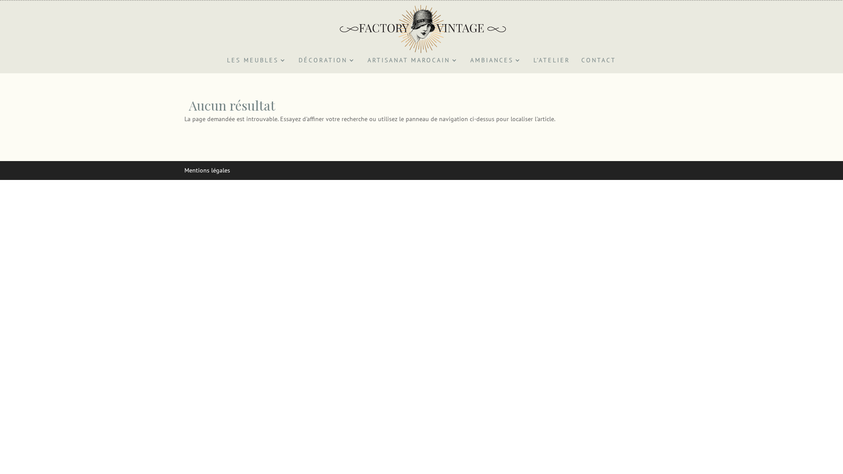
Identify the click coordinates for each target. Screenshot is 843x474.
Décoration (323, 60)
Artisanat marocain (408, 60)
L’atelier (551, 60)
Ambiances (491, 60)
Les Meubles (252, 60)
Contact (598, 60)
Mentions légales (207, 170)
